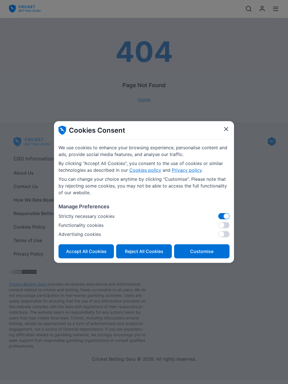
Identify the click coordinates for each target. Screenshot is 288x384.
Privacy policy (187, 170)
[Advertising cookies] (224, 234)
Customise (201, 251)
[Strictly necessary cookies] (224, 216)
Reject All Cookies (144, 251)
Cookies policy (145, 170)
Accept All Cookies (86, 251)
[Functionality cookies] (224, 225)
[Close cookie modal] (226, 129)
